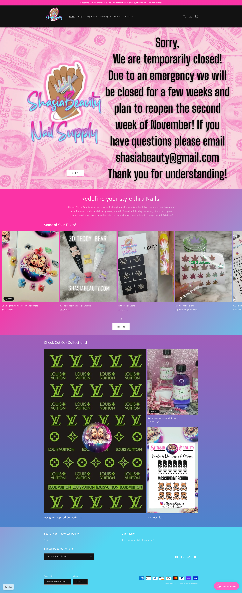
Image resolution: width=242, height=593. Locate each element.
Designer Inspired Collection (61, 517)
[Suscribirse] (91, 556)
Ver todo (121, 326)
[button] (87, 16)
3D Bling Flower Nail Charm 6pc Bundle (20, 305)
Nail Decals (154, 517)
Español (79, 581)
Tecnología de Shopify (190, 583)
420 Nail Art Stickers (184, 305)
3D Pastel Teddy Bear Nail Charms (75, 305)
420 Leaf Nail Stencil (127, 305)
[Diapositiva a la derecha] (127, 319)
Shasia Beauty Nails (176, 583)
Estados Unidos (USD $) (56, 581)
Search (47, 540)
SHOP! (75, 173)
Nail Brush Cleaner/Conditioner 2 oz (163, 418)
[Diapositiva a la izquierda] (115, 319)
